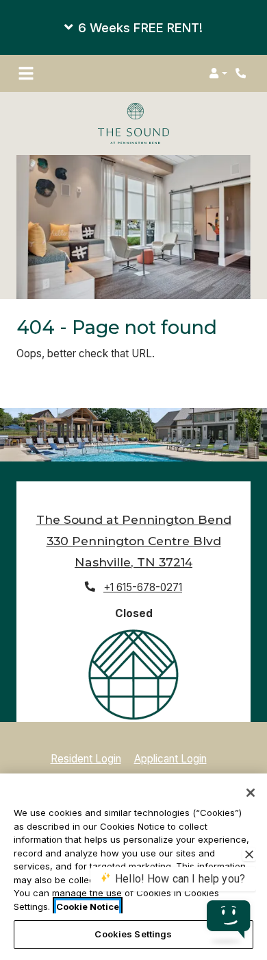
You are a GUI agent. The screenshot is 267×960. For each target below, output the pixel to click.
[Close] (251, 793)
